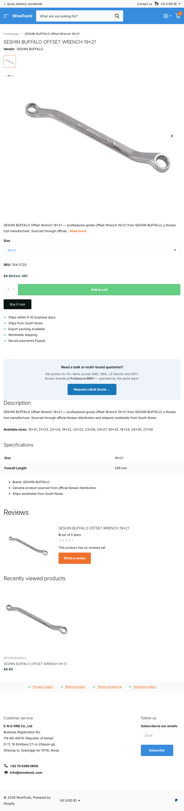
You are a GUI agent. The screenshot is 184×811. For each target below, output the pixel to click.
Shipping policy (145, 687)
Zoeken (117, 16)
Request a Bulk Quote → (92, 389)
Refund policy (75, 687)
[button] (172, 135)
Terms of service (109, 687)
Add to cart (99, 289)
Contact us (144, 4)
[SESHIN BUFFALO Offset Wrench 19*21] (38, 618)
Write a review (75, 558)
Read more (78, 231)
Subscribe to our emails (159, 726)
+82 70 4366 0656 (24, 766)
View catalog (6, 16)
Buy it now (17, 304)
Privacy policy (43, 687)
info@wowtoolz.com (26, 772)
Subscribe (157, 750)
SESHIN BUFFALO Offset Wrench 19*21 (35, 664)
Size (7, 240)
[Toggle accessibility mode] (156, 4)
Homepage (11, 34)
